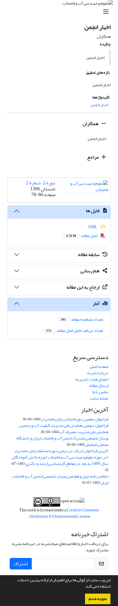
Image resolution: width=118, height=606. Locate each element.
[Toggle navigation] (60, 12)
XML (93, 227)
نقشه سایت (99, 398)
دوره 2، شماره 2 (40, 182)
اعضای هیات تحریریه (91, 379)
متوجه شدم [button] (98, 598)
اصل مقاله (82, 236)
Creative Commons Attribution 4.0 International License (64, 513)
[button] (83, 587)
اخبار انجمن (99, 105)
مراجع (93, 157)
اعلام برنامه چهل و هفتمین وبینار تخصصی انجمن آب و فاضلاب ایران (60, 479)
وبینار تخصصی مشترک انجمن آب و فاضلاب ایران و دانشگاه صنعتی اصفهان (62, 441)
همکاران (91, 123)
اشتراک (21, 563)
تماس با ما (100, 392)
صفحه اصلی (99, 366)
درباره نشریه (97, 373)
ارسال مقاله (98, 385)
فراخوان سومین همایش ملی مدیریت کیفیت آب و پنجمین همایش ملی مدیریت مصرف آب (63, 428)
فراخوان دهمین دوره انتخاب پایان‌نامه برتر (74, 419)
